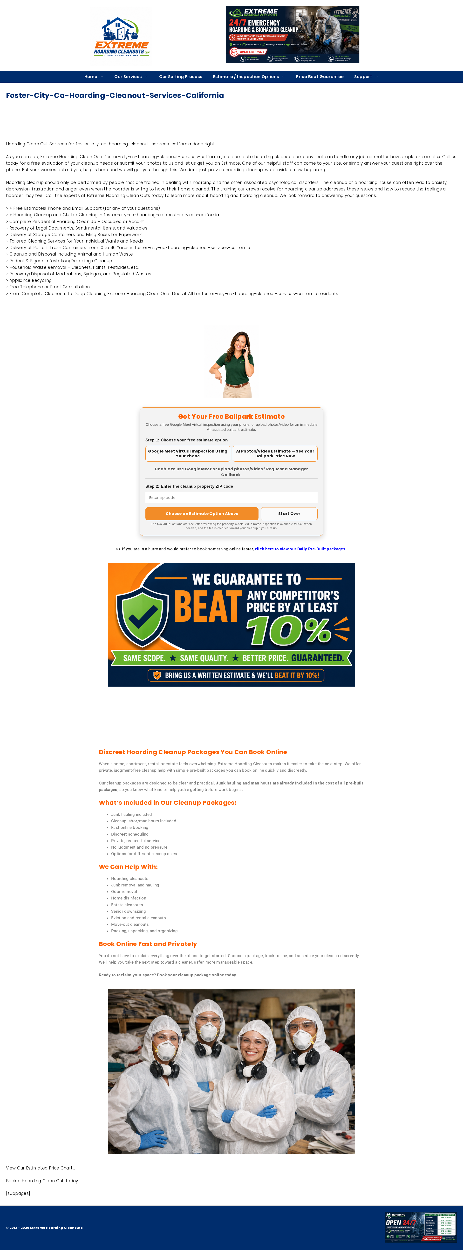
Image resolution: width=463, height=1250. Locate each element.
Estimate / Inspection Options (246, 77)
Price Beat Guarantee (320, 77)
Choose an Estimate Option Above (202, 513)
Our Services (128, 77)
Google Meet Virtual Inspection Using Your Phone (188, 453)
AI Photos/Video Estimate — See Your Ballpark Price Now (275, 453)
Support (363, 77)
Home (90, 77)
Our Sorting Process (181, 77)
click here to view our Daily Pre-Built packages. (301, 549)
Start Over (289, 513)
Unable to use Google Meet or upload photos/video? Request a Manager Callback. (231, 472)
